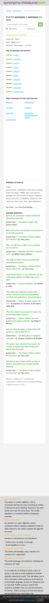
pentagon (16, 79)
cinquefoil (16, 59)
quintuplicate (11, 119)
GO (40, 24)
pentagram (17, 83)
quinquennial (29, 102)
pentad (15, 75)
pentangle (17, 87)
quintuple (27, 107)
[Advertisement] (24, 151)
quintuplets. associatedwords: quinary (31, 115)
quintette (9, 107)
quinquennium (18, 91)
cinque (15, 55)
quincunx (9, 102)
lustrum (16, 67)
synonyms (19, 17)
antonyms (33, 17)
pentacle (16, 71)
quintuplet (9, 113)
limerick (16, 63)
